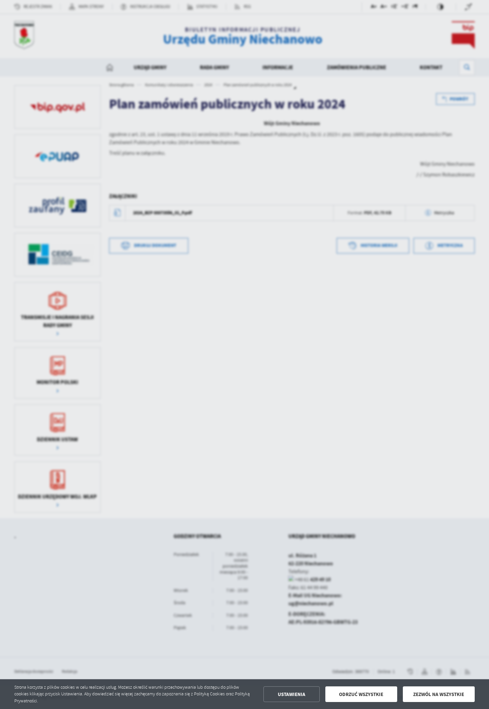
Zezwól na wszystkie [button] (438, 694)
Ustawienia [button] (291, 694)
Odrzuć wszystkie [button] (361, 694)
